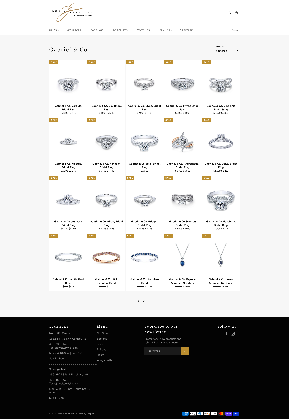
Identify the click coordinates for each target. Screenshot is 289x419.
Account (236, 30)
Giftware (187, 30)
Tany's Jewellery (66, 413)
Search (101, 344)
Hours (100, 355)
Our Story (103, 333)
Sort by (220, 46)
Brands (165, 30)
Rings (53, 30)
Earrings (97, 30)
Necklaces (74, 30)
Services (102, 339)
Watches (144, 30)
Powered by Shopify (84, 413)
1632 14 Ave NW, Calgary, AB (67, 339)
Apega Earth (104, 360)
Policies (101, 349)
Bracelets (120, 30)
